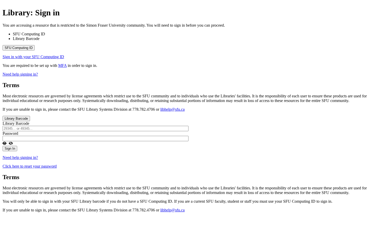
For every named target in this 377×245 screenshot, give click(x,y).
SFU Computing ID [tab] (29, 34)
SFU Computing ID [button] (19, 48)
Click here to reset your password (30, 166)
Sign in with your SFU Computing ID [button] (33, 57)
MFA (62, 65)
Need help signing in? (20, 74)
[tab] (188, 47)
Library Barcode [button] (16, 118)
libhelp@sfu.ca (172, 109)
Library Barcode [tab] (26, 38)
